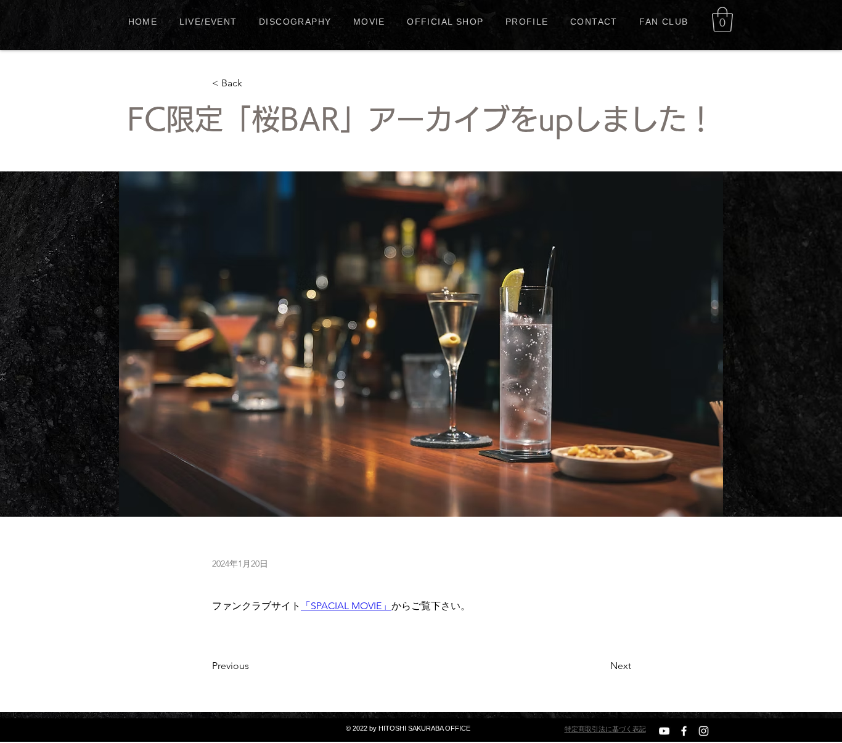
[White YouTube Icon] (664, 731)
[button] (722, 19)
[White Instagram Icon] (703, 731)
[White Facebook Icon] (683, 731)
